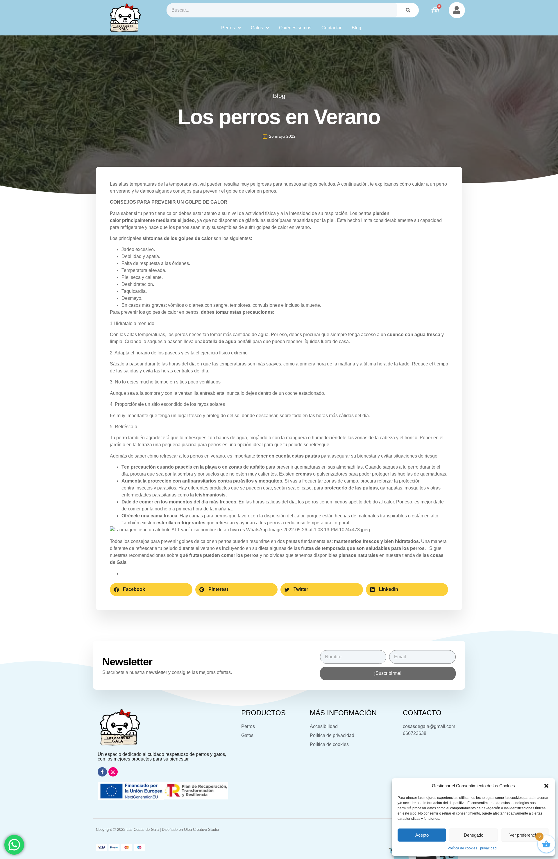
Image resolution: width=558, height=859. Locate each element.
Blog (356, 27)
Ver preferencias (525, 835)
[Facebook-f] (102, 771)
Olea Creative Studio (201, 829)
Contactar (331, 27)
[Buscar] (408, 10)
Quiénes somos (295, 27)
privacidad (488, 848)
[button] (546, 786)
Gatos (257, 27)
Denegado (473, 835)
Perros (228, 27)
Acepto (422, 835)
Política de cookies (462, 848)
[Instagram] (113, 771)
